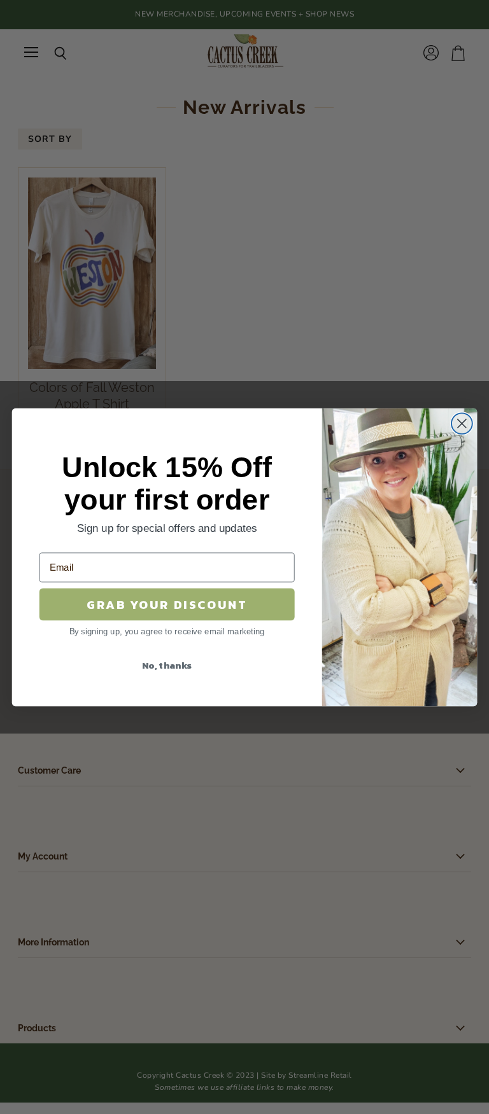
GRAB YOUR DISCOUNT (167, 604)
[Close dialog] (461, 423)
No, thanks (167, 664)
